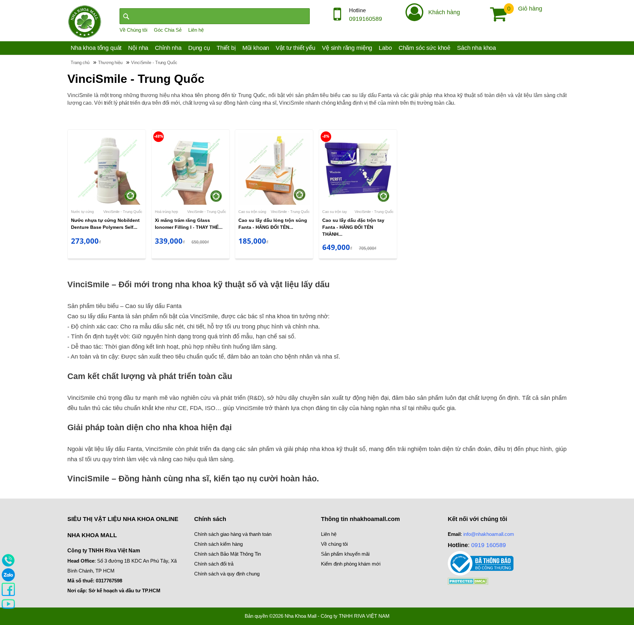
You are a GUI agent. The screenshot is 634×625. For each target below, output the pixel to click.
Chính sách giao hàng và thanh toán (232, 534)
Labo (385, 48)
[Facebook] (8, 589)
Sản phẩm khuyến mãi (345, 554)
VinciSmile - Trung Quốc (122, 212)
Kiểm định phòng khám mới (350, 564)
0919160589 (365, 19)
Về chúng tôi (334, 544)
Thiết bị (226, 48)
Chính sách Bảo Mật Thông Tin (227, 554)
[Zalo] (8, 574)
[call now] (8, 560)
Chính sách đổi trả (213, 564)
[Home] (84, 21)
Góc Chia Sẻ (168, 30)
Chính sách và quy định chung (227, 573)
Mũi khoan (255, 48)
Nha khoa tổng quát (96, 48)
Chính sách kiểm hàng (218, 544)
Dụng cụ (199, 48)
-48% (158, 136)
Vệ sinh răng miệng (347, 48)
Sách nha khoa (476, 48)
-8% (325, 136)
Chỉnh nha (168, 48)
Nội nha (138, 48)
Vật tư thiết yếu (295, 48)
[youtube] (8, 603)
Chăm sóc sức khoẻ (424, 48)
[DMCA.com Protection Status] (468, 580)
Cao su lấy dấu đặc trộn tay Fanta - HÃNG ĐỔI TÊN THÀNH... (353, 227)
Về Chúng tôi (133, 30)
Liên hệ (196, 30)
